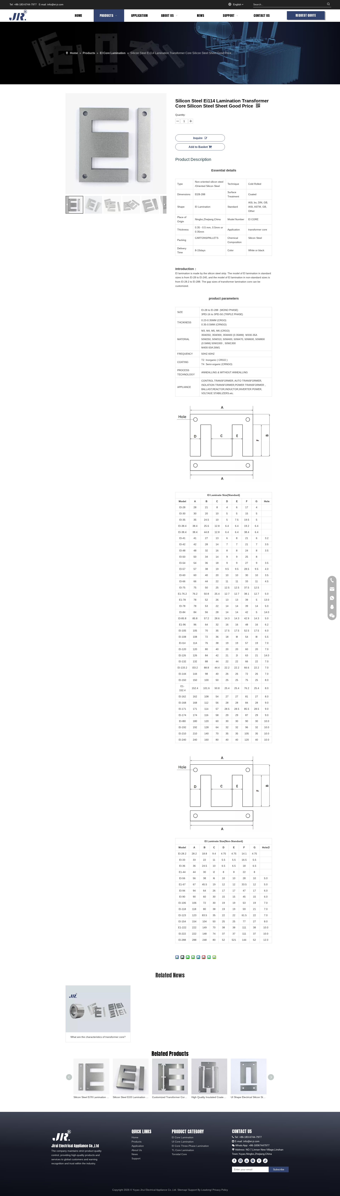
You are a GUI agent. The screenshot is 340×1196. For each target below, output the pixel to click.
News (135, 1154)
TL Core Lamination (183, 1150)
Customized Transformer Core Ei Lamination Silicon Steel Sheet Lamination (170, 1097)
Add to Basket (198, 146)
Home (135, 1137)
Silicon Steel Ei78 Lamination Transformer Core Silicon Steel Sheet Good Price (91, 1097)
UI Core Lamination (183, 1141)
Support (136, 1158)
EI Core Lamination (182, 1137)
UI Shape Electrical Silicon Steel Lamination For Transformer (249, 1097)
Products (136, 1141)
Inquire (198, 138)
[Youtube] (246, 1160)
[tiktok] (265, 1160)
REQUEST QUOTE (306, 15)
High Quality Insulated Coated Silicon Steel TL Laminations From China (209, 1097)
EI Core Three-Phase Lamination (190, 1145)
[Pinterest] (259, 1160)
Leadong (206, 1189)
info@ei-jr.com (55, 4)
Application (138, 1145)
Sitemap (182, 1189)
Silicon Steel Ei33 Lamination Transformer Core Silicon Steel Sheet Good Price (131, 1097)
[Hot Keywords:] (328, 4)
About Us (137, 1150)
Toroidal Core (179, 1154)
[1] (61, 1135)
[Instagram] (253, 1160)
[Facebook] (234, 1160)
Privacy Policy (220, 1189)
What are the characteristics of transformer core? (98, 1037)
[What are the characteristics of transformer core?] (98, 1009)
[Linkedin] (240, 1160)
